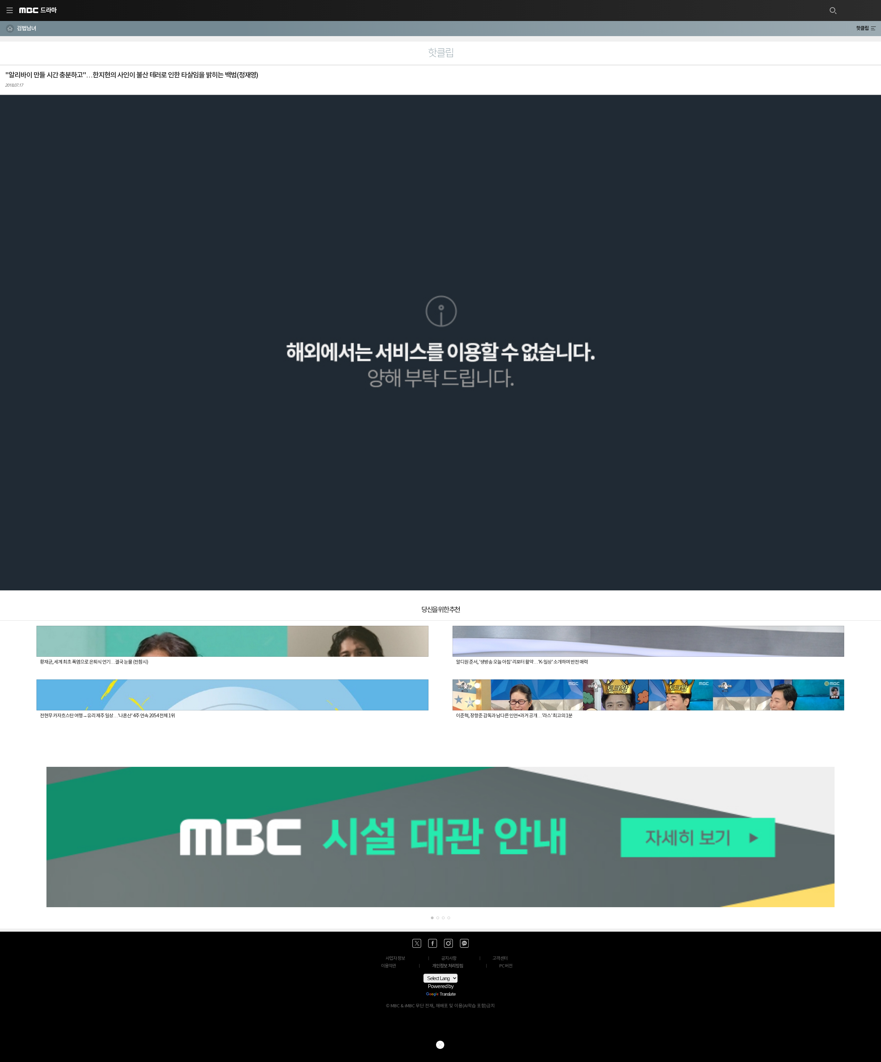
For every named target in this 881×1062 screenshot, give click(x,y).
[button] (440, 343)
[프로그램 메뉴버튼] (873, 28)
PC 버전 (505, 966)
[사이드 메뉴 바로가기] (10, 10)
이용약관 (388, 966)
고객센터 (500, 958)
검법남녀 (26, 28)
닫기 (440, 1045)
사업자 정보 (395, 958)
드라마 (48, 10)
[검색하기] (833, 10)
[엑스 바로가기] (416, 943)
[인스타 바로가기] (448, 943)
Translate (448, 994)
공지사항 (448, 958)
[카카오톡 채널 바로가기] (464, 943)
